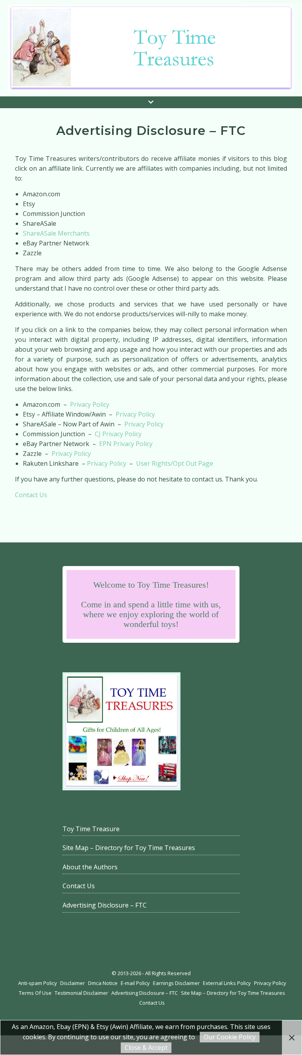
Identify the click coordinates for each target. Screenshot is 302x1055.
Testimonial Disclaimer (81, 992)
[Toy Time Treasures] (151, 48)
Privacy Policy (89, 404)
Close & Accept (146, 1047)
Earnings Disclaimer (176, 983)
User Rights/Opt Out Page (174, 463)
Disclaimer (72, 983)
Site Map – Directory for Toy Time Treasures (129, 847)
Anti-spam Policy (37, 983)
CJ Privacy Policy (118, 434)
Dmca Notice (103, 983)
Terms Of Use (35, 992)
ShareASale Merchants (56, 233)
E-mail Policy (135, 983)
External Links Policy (227, 983)
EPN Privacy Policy (126, 443)
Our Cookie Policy (230, 1037)
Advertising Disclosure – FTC (105, 905)
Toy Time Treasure (91, 828)
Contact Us (31, 495)
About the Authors (90, 867)
